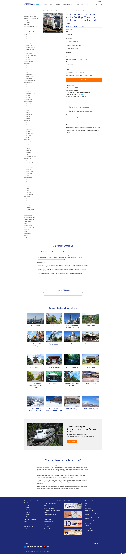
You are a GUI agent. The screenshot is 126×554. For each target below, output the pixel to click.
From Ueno (26, 201)
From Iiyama (27, 65)
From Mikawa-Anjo (28, 114)
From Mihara (27, 112)
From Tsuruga (27, 196)
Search (25, 528)
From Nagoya (27, 127)
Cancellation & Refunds (90, 521)
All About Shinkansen (49, 508)
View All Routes (72, 442)
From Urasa (26, 203)
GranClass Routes (28, 215)
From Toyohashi (28, 192)
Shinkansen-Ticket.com (42, 467)
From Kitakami (27, 91)
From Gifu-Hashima (28, 43)
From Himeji (27, 57)
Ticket (50, 4)
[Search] (92, 4)
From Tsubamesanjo (29, 194)
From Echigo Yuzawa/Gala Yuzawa (30, 33)
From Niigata (27, 131)
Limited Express (27, 221)
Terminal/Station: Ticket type (73, 45)
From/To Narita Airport (29, 517)
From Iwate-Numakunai (29, 70)
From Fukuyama (27, 41)
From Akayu (27, 22)
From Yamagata (27, 207)
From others (27, 514)
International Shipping (29, 219)
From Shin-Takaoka (28, 167)
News (86, 503)
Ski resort (26, 524)
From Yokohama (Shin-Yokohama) (29, 210)
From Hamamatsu (28, 53)
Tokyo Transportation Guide (51, 517)
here (82, 94)
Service (58, 4)
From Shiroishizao (28, 177)
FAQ (87, 4)
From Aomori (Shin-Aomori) (30, 26)
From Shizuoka (27, 179)
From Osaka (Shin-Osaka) (30, 146)
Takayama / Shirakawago (30, 519)
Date (67, 61)
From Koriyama (27, 97)
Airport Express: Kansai (29, 14)
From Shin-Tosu (27, 169)
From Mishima (27, 116)
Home (45, 4)
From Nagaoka (27, 122)
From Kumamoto (28, 101)
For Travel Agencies (49, 528)
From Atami (26, 28)
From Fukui (26, 36)
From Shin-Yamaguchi (29, 171)
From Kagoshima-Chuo (29, 80)
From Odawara (27, 135)
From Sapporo (27, 152)
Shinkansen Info (67, 4)
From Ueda (26, 198)
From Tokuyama (28, 186)
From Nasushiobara (28, 129)
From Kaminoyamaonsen (30, 84)
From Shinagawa (28, 173)
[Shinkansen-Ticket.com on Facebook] (95, 543)
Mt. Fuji (25, 223)
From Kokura (27, 95)
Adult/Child (69, 38)
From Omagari (27, 141)
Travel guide (79, 4)
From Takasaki (27, 182)
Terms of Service (89, 510)
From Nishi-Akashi (28, 133)
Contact (87, 525)
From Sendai (27, 154)
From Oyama (27, 148)
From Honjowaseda (28, 61)
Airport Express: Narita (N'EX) (31, 16)
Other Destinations (28, 526)
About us (87, 506)
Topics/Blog (47, 526)
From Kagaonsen (28, 78)
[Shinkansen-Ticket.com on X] (100, 543)
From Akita (26, 24)
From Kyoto (26, 108)
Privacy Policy (88, 523)
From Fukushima (28, 39)
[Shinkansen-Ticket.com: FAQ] (73, 535)
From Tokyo (27, 188)
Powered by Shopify (45, 551)
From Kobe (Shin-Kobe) (29, 93)
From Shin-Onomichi (29, 165)
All (47, 10)
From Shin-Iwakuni (28, 160)
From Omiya (27, 144)
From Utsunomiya (28, 205)
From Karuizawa (28, 89)
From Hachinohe (28, 45)
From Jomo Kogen (28, 76)
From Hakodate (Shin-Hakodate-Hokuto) (29, 50)
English (99, 1)
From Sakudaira (27, 150)
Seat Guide (69, 29)
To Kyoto (26, 235)
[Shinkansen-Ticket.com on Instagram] (98, 543)
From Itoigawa (27, 68)
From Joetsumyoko (28, 74)
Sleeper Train (27, 231)
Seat (67, 31)
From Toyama (27, 190)
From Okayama (27, 139)
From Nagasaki (27, 125)
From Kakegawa (28, 82)
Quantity (68, 52)
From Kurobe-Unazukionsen (30, 103)
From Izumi (26, 72)
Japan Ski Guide (48, 524)
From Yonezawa (28, 213)
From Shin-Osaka (28, 509)
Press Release (88, 508)
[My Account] (96, 4)
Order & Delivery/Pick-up (50, 503)
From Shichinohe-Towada (30, 156)
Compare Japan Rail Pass (50, 514)
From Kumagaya (28, 99)
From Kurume (27, 106)
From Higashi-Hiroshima (30, 55)
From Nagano (27, 120)
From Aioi (26, 20)
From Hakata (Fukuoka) (29, 47)
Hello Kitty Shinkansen (29, 217)
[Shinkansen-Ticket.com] (31, 4)
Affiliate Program (89, 528)
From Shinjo (26, 175)
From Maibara (27, 110)
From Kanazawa (28, 87)
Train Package (27, 237)
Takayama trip (27, 233)
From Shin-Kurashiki (28, 163)
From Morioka (27, 118)
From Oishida (27, 137)
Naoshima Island (28, 225)
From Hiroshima (27, 59)
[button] (123, 553)
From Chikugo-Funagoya (30, 31)
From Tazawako (28, 184)
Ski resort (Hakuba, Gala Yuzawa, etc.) (30, 228)
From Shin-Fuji (27, 158)
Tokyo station (47, 519)
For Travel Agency (89, 530)
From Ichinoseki (27, 63)
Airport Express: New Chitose (31, 18)
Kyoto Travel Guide (48, 521)
